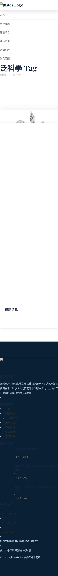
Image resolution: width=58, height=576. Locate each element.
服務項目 (10, 422)
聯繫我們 (13, 418)
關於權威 (10, 413)
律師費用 (10, 427)
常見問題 (10, 436)
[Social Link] (4, 397)
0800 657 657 (8, 513)
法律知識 (10, 432)
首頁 (7, 409)
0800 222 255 (8, 522)
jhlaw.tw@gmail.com (10, 532)
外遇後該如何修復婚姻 (27, 449)
